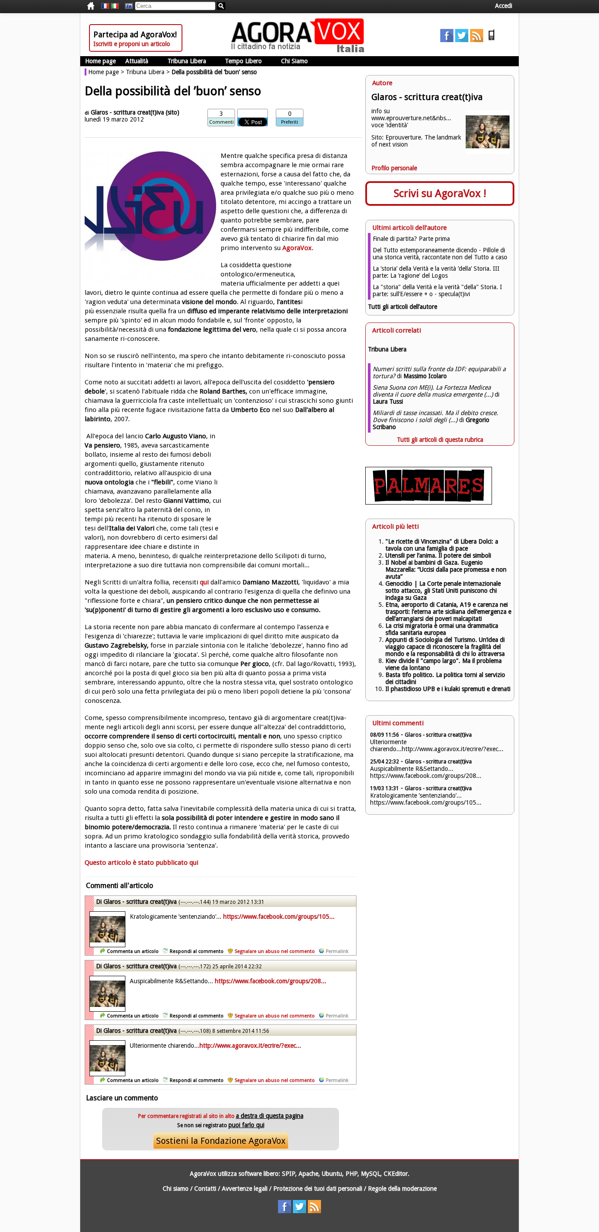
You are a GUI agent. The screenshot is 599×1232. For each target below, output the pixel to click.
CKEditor (396, 1173)
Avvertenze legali (244, 1188)
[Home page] (300, 50)
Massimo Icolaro (425, 376)
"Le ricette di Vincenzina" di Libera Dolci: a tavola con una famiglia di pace (441, 545)
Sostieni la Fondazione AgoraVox (220, 1140)
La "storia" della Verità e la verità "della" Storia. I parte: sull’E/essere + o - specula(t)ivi (437, 290)
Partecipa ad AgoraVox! (135, 34)
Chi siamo (176, 1188)
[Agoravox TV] (127, 6)
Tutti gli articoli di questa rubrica (440, 439)
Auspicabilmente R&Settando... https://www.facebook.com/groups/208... (425, 772)
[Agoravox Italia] (115, 6)
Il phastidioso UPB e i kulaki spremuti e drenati (447, 688)
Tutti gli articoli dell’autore (402, 306)
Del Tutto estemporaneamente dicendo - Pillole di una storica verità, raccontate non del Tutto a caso (440, 254)
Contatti (205, 1188)
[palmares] (428, 502)
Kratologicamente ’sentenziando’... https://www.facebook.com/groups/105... (425, 799)
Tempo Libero (243, 60)
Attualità (136, 60)
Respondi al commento (197, 951)
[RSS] (476, 39)
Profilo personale (394, 168)
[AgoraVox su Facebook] (446, 39)
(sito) (172, 112)
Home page (100, 60)
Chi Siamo (294, 60)
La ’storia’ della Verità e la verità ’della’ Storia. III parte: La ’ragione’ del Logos (436, 272)
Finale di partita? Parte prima (411, 238)
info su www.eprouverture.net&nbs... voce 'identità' (411, 118)
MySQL (370, 1173)
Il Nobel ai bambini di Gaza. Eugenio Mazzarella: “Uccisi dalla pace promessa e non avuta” (445, 569)
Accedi (503, 5)
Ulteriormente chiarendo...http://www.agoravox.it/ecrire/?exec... (436, 745)
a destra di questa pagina (269, 1115)
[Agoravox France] (105, 6)
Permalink (337, 951)
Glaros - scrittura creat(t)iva (127, 112)
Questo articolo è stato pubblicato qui (141, 863)
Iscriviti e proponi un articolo (131, 43)
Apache (308, 1173)
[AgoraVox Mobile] (491, 39)
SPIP (288, 1173)
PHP (351, 1173)
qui (204, 582)
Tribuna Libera (187, 60)
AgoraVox (297, 248)
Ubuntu (332, 1173)
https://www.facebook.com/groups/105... (279, 916)
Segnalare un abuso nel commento (275, 951)
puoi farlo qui (246, 1124)
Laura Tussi (388, 401)
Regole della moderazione (402, 1188)
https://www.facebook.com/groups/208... (270, 981)
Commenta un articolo (133, 951)
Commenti (221, 122)
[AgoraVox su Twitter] (461, 39)
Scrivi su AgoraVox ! (440, 193)
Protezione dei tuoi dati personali (317, 1188)
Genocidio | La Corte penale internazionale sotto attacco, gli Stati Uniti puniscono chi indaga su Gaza (443, 590)
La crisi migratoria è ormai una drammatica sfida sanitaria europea (441, 629)
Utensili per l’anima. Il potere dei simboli (438, 555)
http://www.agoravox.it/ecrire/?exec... (250, 1045)
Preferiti (289, 122)
